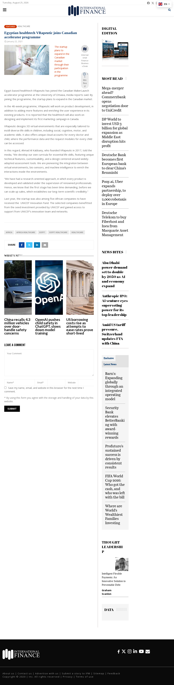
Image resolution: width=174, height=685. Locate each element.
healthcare (77, 232)
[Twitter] (123, 651)
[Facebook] (118, 651)
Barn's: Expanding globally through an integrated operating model (114, 386)
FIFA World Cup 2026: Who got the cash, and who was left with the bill (115, 486)
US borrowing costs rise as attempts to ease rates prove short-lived (79, 326)
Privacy (68, 676)
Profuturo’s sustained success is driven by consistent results (114, 456)
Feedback (114, 673)
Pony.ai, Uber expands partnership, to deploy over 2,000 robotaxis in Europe (114, 192)
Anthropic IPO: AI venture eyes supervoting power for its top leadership (115, 305)
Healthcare (24, 26)
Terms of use (85, 676)
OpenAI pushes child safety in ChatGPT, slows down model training (48, 326)
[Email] (147, 651)
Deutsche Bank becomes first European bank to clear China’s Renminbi (114, 163)
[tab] (109, 358)
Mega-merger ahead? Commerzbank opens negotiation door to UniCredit (115, 99)
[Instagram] (130, 651)
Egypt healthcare (58, 232)
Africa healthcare (25, 232)
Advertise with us (47, 673)
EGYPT (42, 232)
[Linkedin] (135, 651)
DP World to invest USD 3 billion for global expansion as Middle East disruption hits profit (115, 132)
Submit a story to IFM (76, 673)
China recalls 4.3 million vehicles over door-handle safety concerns (17, 326)
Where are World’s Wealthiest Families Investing (114, 514)
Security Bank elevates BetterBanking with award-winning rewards (115, 422)
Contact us (25, 673)
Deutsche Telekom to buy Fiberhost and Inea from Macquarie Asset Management (115, 223)
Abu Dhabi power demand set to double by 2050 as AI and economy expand (114, 274)
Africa (9, 232)
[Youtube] (141, 651)
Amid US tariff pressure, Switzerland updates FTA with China (113, 334)
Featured (10, 26)
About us (8, 673)
